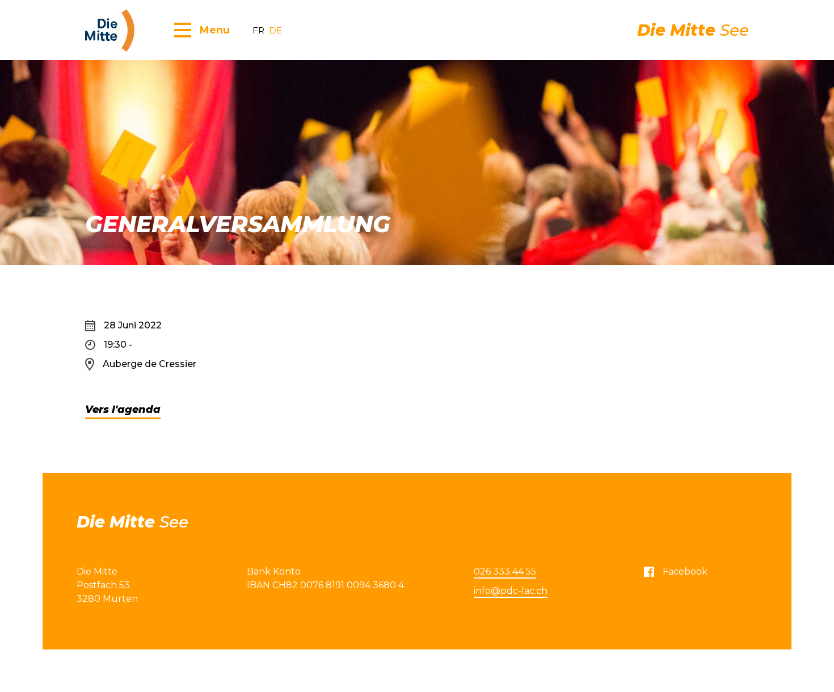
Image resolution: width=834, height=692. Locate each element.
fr (258, 30)
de (275, 30)
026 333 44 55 (505, 571)
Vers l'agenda (123, 409)
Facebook (685, 571)
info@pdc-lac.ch (510, 590)
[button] (202, 29)
